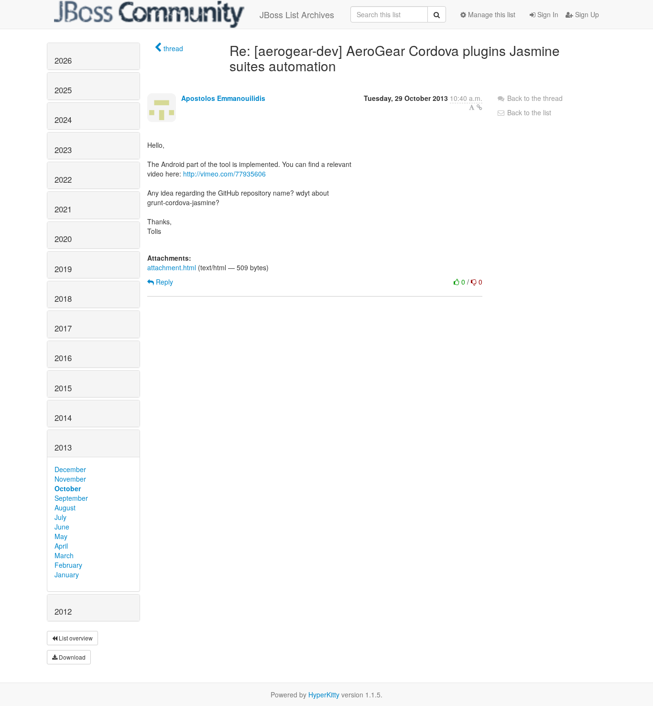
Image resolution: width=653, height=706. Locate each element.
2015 (63, 388)
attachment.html (171, 267)
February (68, 565)
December (70, 469)
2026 (63, 60)
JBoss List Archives (297, 14)
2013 (63, 447)
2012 (63, 611)
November (70, 479)
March (64, 555)
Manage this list (490, 14)
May (60, 536)
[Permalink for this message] (479, 107)
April (61, 546)
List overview (75, 638)
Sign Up (586, 14)
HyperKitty (323, 694)
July (60, 517)
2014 (63, 417)
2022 (63, 179)
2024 (63, 119)
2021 (63, 209)
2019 (63, 269)
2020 (63, 238)
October (67, 488)
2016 (63, 358)
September (71, 498)
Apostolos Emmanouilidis (223, 98)
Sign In (546, 14)
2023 (63, 149)
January (66, 574)
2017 (63, 328)
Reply (163, 282)
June (61, 526)
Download (71, 657)
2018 (63, 298)
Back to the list (528, 112)
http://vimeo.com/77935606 (224, 173)
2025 (63, 90)
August (65, 507)
